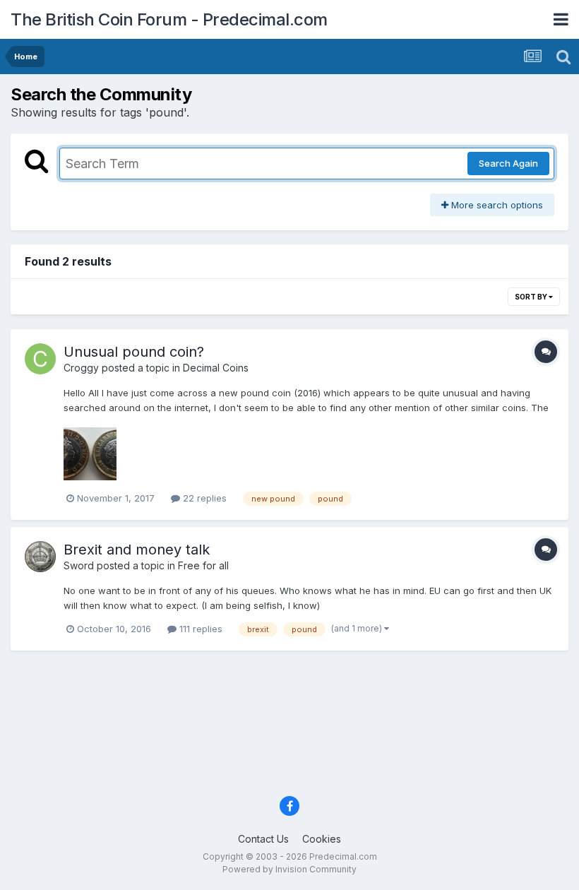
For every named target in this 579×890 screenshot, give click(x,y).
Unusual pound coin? (134, 351)
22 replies (203, 498)
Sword (79, 565)
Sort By (532, 296)
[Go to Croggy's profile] (40, 358)
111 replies (199, 628)
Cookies (321, 839)
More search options (495, 204)
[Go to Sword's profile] (40, 556)
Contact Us (263, 839)
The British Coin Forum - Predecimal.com (169, 19)
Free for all (203, 565)
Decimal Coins (216, 368)
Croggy (81, 368)
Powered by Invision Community (289, 869)
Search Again (508, 163)
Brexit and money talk (137, 549)
